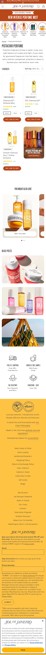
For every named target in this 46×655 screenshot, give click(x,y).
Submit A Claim (23, 472)
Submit (8, 602)
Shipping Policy (23, 460)
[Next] (20, 113)
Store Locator (23, 452)
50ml (28, 113)
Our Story (23, 504)
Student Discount (23, 516)
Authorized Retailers (23, 456)
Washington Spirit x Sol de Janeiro (23, 524)
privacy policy (29, 544)
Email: (4, 548)
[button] (2, 6)
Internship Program (22, 512)
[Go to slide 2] (23, 240)
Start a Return (23, 468)
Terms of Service (29, 576)
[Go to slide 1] (21, 240)
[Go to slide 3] (24, 240)
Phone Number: (8, 565)
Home (4, 41)
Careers (23, 508)
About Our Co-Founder (23, 520)
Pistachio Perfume (14, 41)
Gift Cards (23, 480)
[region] (23, 30)
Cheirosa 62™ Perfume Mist (9, 101)
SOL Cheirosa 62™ (32, 100)
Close (23, 650)
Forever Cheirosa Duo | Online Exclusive (10, 155)
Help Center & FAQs (23, 448)
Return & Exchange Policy (23, 464)
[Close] (42, 620)
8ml (36, 113)
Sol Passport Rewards (23, 496)
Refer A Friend (23, 500)
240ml (7, 113)
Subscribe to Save (23, 476)
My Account (23, 492)
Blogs (23, 484)
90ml (15, 113)
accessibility (33, 438)
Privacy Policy (7, 596)
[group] (20, 216)
